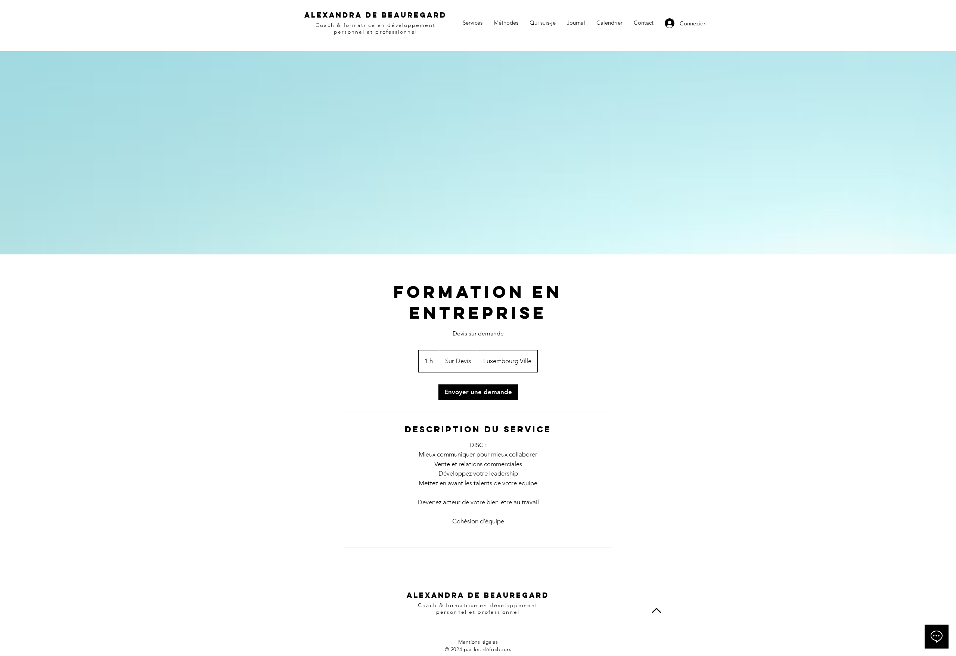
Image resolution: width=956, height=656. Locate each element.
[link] (478, 392)
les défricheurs (492, 649)
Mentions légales (478, 641)
